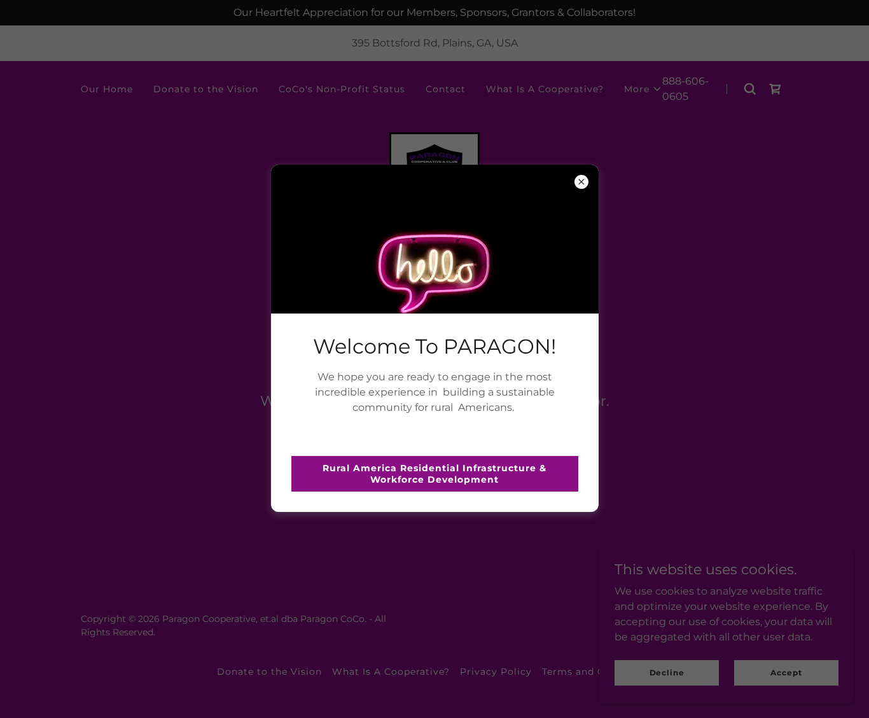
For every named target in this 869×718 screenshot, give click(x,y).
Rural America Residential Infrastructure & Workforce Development (434, 473)
